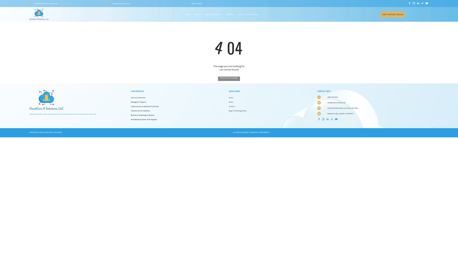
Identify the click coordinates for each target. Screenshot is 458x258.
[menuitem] (187, 14)
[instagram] (414, 3)
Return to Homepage (229, 78)
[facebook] (409, 3)
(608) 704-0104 (197, 4)
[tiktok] (422, 3)
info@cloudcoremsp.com (121, 4)
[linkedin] (418, 3)
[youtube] (427, 3)
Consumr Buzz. (264, 132)
